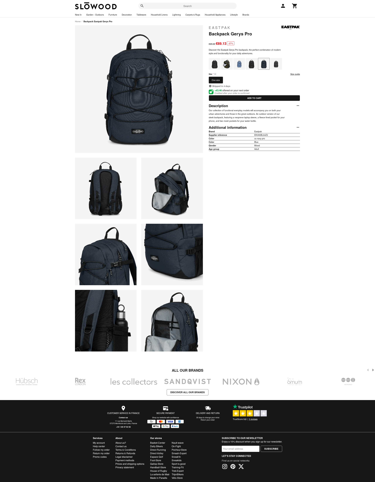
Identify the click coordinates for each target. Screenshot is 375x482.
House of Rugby (158, 470)
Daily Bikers (156, 446)
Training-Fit (178, 467)
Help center (99, 446)
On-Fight (176, 446)
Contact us (123, 417)
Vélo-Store (177, 478)
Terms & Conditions (125, 449)
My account (99, 442)
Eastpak (220, 27)
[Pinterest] (233, 467)
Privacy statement (124, 467)
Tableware (141, 14)
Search (187, 6)
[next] (373, 370)
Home (78, 21)
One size (216, 80)
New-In (78, 14)
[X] (241, 467)
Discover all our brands (187, 392)
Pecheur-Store (179, 449)
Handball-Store (158, 467)
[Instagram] (225, 467)
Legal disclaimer (124, 456)
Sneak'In (176, 456)
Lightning (176, 14)
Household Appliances (215, 14)
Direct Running (158, 449)
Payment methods (124, 460)
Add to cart (254, 98)
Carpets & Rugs (192, 14)
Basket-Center (157, 442)
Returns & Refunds (125, 453)
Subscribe (271, 448)
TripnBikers (178, 474)
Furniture (113, 14)
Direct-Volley (156, 453)
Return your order (208, 419)
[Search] (142, 6)
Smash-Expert (179, 453)
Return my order (101, 453)
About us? (120, 442)
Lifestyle (234, 14)
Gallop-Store (156, 463)
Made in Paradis (158, 478)
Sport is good (178, 463)
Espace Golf (156, 456)
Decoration (127, 14)
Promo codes (100, 456)
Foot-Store (155, 460)
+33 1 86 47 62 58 (123, 427)
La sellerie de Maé (159, 474)
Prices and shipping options (129, 463)
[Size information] (215, 74)
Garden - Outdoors (95, 14)
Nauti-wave (178, 442)
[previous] (368, 370)
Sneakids (176, 460)
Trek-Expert (178, 470)
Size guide (295, 74)
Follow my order (101, 449)
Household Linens (159, 14)
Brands (245, 14)
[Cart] (295, 6)
